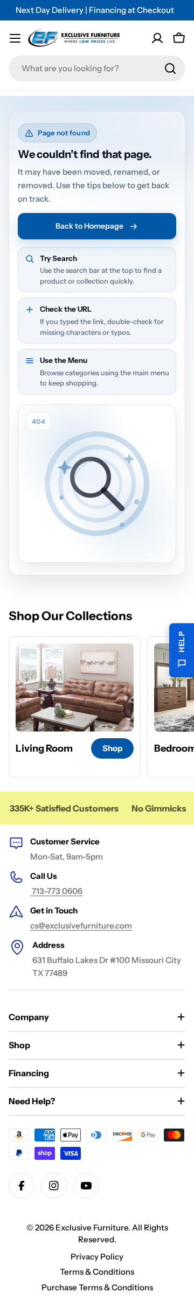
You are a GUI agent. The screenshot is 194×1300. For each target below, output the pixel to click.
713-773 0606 (56, 891)
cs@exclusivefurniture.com (81, 925)
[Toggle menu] (15, 38)
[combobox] (97, 68)
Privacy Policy (97, 1256)
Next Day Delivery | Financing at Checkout (95, 10)
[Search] (170, 68)
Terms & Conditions (97, 1272)
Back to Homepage (89, 226)
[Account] (157, 38)
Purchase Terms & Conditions (97, 1287)
